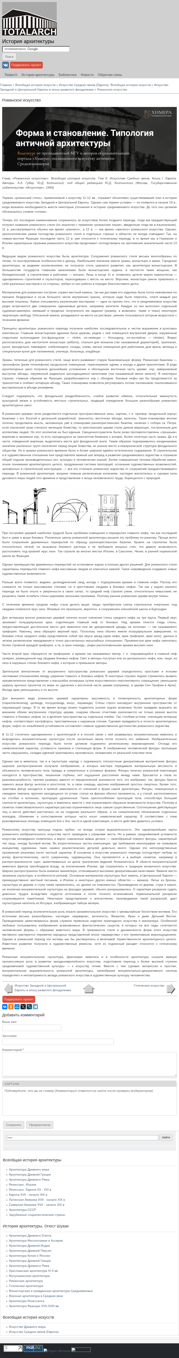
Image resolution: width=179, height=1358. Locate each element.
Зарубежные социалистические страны (37, 1214)
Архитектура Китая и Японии (29, 1255)
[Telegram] (35, 1006)
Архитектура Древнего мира (29, 1169)
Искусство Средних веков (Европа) (34, 1332)
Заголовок (9, 1036)
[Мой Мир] (17, 1006)
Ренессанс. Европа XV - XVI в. (30, 1189)
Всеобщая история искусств (35, 85)
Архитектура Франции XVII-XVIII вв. (34, 1306)
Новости (87, 75)
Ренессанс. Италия (22, 1184)
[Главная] (29, 18)
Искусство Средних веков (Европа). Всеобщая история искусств (105, 85)
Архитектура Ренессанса (26, 1301)
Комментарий (13, 1050)
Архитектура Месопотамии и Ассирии (36, 1240)
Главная (6, 85)
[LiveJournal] (29, 1006)
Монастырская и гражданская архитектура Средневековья (51, 1291)
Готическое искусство (149, 985)
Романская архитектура (26, 1281)
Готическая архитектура (26, 1286)
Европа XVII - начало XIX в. (28, 1194)
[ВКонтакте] (4, 1006)
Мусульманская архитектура (29, 1276)
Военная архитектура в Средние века (36, 1296)
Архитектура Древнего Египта (30, 1235)
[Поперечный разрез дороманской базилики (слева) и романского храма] (24, 526)
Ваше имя (9, 1022)
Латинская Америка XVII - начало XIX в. (37, 1199)
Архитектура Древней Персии (30, 1250)
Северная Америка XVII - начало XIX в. (37, 1204)
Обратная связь (110, 75)
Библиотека (67, 75)
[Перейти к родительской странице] (89, 988)
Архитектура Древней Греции (30, 1174)
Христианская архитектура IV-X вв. (34, 1270)
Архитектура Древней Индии (29, 1245)
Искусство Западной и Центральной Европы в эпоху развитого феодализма (43, 988)
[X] (23, 1006)
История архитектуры (28, 41)
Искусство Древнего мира (27, 1326)
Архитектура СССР (22, 1209)
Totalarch (10, 75)
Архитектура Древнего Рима (29, 1179)
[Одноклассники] (11, 1006)
